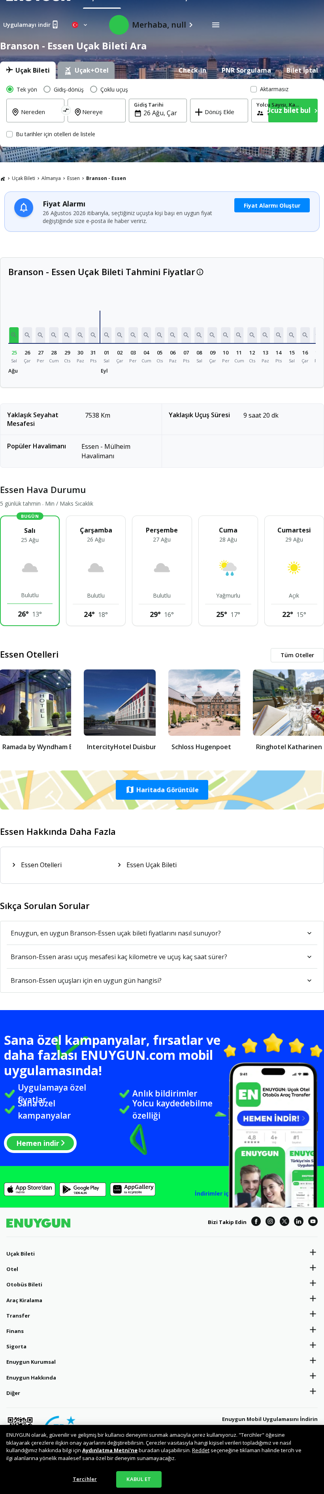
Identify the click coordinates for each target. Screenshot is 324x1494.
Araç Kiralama (24, 1300)
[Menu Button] (215, 25)
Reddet (200, 1450)
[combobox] (40, 117)
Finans (15, 1331)
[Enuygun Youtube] (313, 1222)
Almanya (51, 178)
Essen (73, 178)
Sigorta (16, 1346)
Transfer (18, 1315)
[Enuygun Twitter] (284, 1222)
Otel (12, 1269)
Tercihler (85, 1479)
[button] (14, 335)
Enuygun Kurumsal (31, 1361)
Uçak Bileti (23, 178)
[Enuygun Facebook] (256, 1222)
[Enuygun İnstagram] (270, 1222)
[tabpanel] (162, 113)
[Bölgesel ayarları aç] (80, 25)
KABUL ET (138, 1479)
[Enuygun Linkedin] (298, 1222)
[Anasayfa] (3, 178)
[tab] (28, 70)
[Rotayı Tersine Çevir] (66, 111)
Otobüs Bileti (24, 1284)
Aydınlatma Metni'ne (110, 1450)
